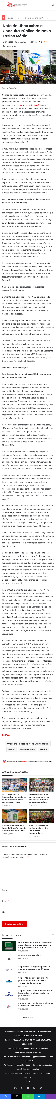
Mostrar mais (28, 1017)
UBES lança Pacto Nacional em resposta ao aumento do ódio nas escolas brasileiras (14, 798)
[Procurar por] (52, 6)
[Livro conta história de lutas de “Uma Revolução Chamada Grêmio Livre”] (14, 816)
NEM (12, 749)
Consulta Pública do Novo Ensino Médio (28, 743)
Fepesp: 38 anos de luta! (30, 955)
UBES (44, 749)
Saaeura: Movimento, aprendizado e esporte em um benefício (35, 1004)
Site (3, 912)
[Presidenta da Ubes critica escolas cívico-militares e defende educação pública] (41, 785)
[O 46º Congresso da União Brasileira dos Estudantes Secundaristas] (41, 816)
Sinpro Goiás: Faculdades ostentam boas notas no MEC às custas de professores (35, 993)
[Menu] (3, 6)
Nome (5, 890)
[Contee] (17, 5)
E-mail (5, 901)
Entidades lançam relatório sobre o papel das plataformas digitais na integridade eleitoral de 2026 (35, 945)
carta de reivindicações (30, 105)
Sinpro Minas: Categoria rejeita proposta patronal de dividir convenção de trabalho (33, 980)
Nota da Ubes (28, 749)
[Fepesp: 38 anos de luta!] (9, 959)
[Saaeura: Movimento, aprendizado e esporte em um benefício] (9, 1007)
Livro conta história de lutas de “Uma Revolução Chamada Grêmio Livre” (14, 828)
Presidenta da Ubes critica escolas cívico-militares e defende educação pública (40, 798)
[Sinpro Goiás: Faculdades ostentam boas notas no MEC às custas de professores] (9, 994)
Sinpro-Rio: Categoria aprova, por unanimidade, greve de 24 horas (34, 967)
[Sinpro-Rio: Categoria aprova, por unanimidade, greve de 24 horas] (9, 970)
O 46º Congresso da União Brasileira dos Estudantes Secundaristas (38, 830)
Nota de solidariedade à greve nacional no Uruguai (27, 18)
